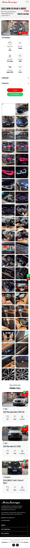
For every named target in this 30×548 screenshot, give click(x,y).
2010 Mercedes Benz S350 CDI (13, 412)
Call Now (15, 90)
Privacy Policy (4, 542)
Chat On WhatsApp (15, 94)
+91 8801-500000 (6, 520)
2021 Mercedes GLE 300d (12, 446)
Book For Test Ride (23, 14)
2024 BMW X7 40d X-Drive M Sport (13, 481)
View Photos (23, 32)
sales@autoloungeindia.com (8, 517)
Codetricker (26, 542)
